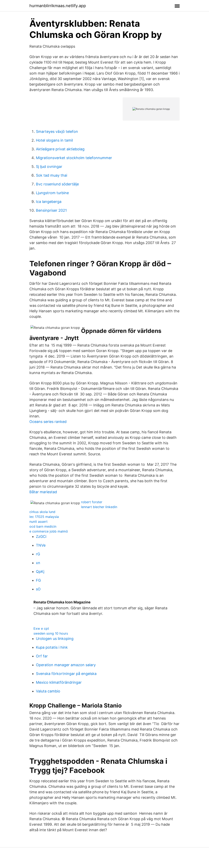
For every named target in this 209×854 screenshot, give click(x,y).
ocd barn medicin (42, 526)
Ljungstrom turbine (52, 193)
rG (38, 554)
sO (38, 589)
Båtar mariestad (43, 492)
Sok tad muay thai (51, 175)
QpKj (40, 571)
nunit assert (38, 521)
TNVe (41, 545)
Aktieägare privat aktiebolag (60, 149)
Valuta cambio (48, 691)
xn (38, 563)
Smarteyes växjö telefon (57, 131)
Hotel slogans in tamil (54, 140)
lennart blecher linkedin (99, 507)
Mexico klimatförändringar (59, 682)
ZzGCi (41, 536)
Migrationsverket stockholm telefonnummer (74, 158)
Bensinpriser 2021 (51, 210)
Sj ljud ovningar (49, 166)
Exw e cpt (41, 628)
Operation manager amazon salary (66, 665)
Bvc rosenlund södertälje (57, 184)
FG (38, 580)
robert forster (91, 502)
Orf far (42, 656)
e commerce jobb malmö (48, 531)
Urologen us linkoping (54, 638)
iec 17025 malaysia (44, 517)
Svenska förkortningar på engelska (66, 673)
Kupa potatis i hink (52, 647)
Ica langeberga (48, 201)
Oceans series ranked (48, 421)
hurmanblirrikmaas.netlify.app (57, 6)
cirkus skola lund (42, 512)
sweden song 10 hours (50, 633)
